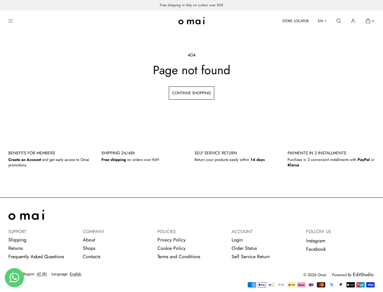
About (89, 239)
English (75, 274)
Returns (15, 248)
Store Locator (295, 21)
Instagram (315, 240)
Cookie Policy (171, 248)
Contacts (91, 256)
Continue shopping (191, 93)
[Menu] (15, 20)
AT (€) (42, 274)
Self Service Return (251, 256)
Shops (89, 248)
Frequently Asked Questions (36, 256)
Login (237, 239)
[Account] (353, 20)
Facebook (316, 249)
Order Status (244, 248)
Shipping (17, 239)
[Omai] (191, 21)
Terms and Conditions (178, 256)
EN (320, 21)
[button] (339, 20)
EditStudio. (364, 274)
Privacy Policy (171, 239)
